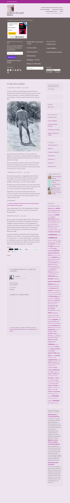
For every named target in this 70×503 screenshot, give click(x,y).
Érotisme (55, 396)
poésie (58, 329)
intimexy (57, 276)
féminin (52, 264)
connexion (54, 240)
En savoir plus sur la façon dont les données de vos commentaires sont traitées (24, 329)
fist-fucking (53, 262)
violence (50, 391)
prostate (50, 335)
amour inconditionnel (53, 210)
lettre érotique (54, 294)
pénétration (51, 341)
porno (56, 329)
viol (56, 389)
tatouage (52, 375)
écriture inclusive (54, 398)
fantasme (59, 257)
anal (59, 210)
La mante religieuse (51, 48)
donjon (50, 255)
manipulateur (57, 300)
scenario (57, 355)
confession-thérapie (54, 232)
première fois (52, 333)
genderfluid (52, 268)
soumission (56, 370)
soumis (55, 367)
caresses (49, 222)
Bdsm (49, 148)
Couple (50, 246)
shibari (49, 362)
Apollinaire (54, 212)
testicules (55, 375)
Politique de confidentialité (34, 63)
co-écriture (52, 228)
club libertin (57, 226)
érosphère (52, 402)
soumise (50, 370)
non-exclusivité (54, 315)
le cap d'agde (55, 290)
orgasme (55, 319)
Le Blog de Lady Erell (15, 14)
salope (49, 350)
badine (54, 214)
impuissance (55, 273)
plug (56, 327)
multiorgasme (55, 312)
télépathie (50, 387)
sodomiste (53, 363)
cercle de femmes (53, 222)
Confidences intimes (52, 152)
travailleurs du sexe (51, 381)
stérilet (58, 371)
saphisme (53, 350)
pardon (58, 321)
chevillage (51, 224)
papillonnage (53, 321)
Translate (57, 72)
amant (58, 206)
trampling (56, 380)
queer (55, 341)
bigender (53, 217)
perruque (55, 323)
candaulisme (59, 221)
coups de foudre (56, 246)
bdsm (57, 214)
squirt (51, 372)
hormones (55, 272)
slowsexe (58, 362)
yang (53, 393)
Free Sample (12, 27)
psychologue (55, 337)
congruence (50, 240)
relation (51, 344)
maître (59, 310)
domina (50, 253)
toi (57, 378)
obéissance (52, 317)
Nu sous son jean (56, 190)
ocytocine (56, 317)
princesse (57, 333)
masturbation (52, 310)
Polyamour (50, 159)
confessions (52, 234)
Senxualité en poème (57, 9)
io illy (55, 278)
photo (55, 325)
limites (58, 296)
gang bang (54, 266)
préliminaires (58, 335)
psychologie (50, 337)
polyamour (51, 329)
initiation (51, 276)
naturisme (50, 315)
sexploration (52, 360)
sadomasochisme (55, 349)
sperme (49, 371)
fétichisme (50, 266)
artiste (59, 212)
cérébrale (56, 250)
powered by (12, 36)
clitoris (49, 226)
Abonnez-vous (12, 57)
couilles (59, 243)
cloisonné (52, 226)
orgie (59, 319)
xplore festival (50, 393)
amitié (54, 208)
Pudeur (50, 339)
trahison (52, 380)
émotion (56, 400)
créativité (49, 248)
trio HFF (52, 383)
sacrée (49, 348)
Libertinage (50, 155)
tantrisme (49, 375)
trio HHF (56, 383)
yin (54, 393)
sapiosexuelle (52, 353)
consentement (59, 240)
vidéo (49, 389)
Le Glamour (58, 292)
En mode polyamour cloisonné (54, 52)
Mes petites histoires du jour (54, 13)
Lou (52, 298)
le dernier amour (53, 292)
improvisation (50, 273)
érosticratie (56, 402)
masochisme (55, 303)
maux (56, 310)
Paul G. (49, 323)
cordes (56, 243)
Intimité (51, 279)
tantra (57, 373)
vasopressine (54, 387)
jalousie (57, 278)
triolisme (50, 385)
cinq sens (56, 224)
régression (52, 346)
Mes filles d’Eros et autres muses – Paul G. (52, 7)
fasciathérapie (50, 259)
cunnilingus (54, 248)
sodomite (57, 363)
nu (57, 315)
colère (55, 228)
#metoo (49, 206)
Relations (50, 163)
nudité (49, 317)
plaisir (55, 327)
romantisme (56, 344)
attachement (50, 215)
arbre (56, 212)
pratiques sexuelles (52, 331)
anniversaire (50, 212)
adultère (53, 206)
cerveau (58, 222)
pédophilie (55, 339)
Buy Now (13, 33)
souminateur (50, 367)
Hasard (49, 270)
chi (54, 224)
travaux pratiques (57, 381)
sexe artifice (54, 357)
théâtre (54, 378)
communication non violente (52, 229)
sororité (54, 365)
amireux (50, 208)
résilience (57, 346)
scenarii (53, 355)
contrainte (54, 242)
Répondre (12, 289)
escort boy (58, 255)
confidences (52, 237)
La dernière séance (51, 44)
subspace (50, 373)
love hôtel (54, 298)
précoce (53, 335)
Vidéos (61, 11)
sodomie (49, 363)
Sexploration (51, 166)
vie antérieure (53, 389)
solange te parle (50, 365)
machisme (52, 300)
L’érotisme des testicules (54, 129)
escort (56, 255)
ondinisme (50, 319)
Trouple (55, 385)
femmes (49, 261)
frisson (49, 264)
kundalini (57, 284)
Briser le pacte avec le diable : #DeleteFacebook (54, 442)
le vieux (58, 294)
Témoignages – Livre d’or (33, 60)
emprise (53, 255)
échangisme (50, 398)
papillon (49, 321)
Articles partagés (31, 56)
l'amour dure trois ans (52, 286)
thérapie (50, 378)
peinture (52, 323)
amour (58, 208)
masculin (51, 303)
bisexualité (51, 219)
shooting (54, 362)
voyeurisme (56, 391)
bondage (54, 221)
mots (50, 312)
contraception (50, 242)
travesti (49, 383)
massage (50, 306)
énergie (49, 402)
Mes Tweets (51, 107)
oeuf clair (59, 317)
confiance (59, 234)
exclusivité (49, 257)
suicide (54, 373)
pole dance (59, 327)
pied (52, 327)
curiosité (50, 250)
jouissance (51, 281)
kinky (54, 284)
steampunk (55, 371)
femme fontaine (57, 259)
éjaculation (50, 400)
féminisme (56, 264)
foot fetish (58, 262)
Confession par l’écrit (51, 11)
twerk (59, 385)
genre (56, 268)
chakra (49, 224)
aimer (56, 206)
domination (56, 253)
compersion (59, 229)
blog (51, 221)
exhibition (54, 257)
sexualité (59, 359)
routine (49, 346)
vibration (57, 387)
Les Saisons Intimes (45, 9)
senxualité (50, 357)
